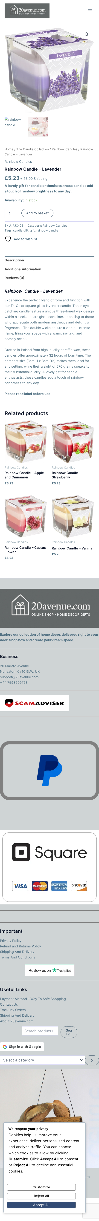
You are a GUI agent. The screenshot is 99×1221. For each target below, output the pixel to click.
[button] (87, 34)
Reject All (41, 1196)
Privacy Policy (10, 941)
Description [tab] (14, 260)
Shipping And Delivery (17, 952)
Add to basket (37, 213)
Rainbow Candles (64, 149)
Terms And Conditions (17, 957)
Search (69, 1032)
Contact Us (9, 1004)
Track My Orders (13, 1010)
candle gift (20, 230)
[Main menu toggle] (89, 10)
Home (9, 149)
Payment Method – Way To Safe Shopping (33, 999)
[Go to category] (92, 1060)
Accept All (41, 1205)
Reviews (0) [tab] (14, 278)
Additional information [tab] (23, 269)
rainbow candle (47, 230)
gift (32, 230)
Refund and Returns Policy (20, 946)
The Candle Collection (32, 149)
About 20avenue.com (17, 1021)
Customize (41, 1187)
